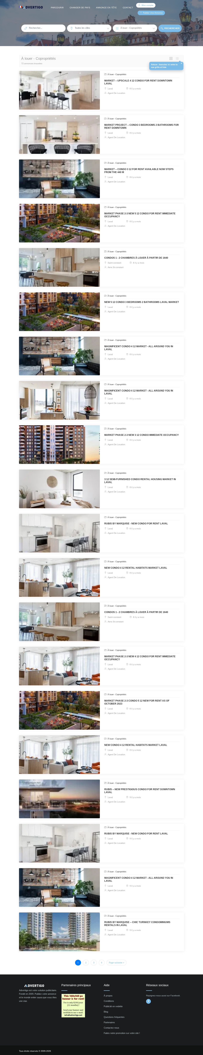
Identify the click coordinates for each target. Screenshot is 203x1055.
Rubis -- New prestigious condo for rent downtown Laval (139, 791)
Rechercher (172, 28)
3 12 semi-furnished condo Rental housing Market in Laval (140, 481)
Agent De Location (116, 93)
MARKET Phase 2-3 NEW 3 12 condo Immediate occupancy (141, 435)
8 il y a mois (135, 88)
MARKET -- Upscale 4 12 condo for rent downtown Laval (138, 82)
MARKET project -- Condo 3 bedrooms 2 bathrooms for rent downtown (141, 126)
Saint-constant (114, 263)
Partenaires (109, 1022)
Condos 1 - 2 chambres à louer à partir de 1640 (136, 258)
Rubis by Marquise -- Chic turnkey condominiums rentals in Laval (137, 923)
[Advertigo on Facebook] (148, 1001)
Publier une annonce (152, 13)
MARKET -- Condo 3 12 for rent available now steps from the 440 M (139, 170)
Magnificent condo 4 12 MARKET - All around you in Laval (138, 348)
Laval (110, 88)
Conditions (109, 1001)
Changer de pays (80, 7)
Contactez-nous (111, 1027)
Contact (128, 7)
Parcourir (57, 7)
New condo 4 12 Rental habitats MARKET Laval (135, 568)
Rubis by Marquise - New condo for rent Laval (136, 523)
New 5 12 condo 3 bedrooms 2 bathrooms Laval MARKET (141, 302)
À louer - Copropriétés (116, 74)
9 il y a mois (135, 797)
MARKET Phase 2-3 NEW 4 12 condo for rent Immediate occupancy (140, 658)
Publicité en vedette (113, 1006)
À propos (108, 995)
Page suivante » (116, 962)
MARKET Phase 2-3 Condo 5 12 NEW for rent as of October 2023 (136, 702)
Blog (106, 1011)
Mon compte (147, 5)
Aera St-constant (115, 267)
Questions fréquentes (114, 1017)
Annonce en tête (106, 7)
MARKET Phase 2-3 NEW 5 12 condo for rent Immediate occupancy (140, 215)
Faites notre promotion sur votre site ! (122, 1033)
